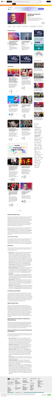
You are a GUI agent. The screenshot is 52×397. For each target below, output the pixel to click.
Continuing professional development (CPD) (37, 136)
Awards (39, 380)
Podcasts (31, 380)
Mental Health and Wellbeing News (38, 149)
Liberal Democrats (39, 145)
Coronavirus (35, 137)
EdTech (14, 26)
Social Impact (40, 26)
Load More (19, 210)
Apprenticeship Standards (37, 127)
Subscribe (48, 1)
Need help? (31, 389)
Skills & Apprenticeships (33, 26)
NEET (14, 231)
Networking (39, 382)
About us (9, 387)
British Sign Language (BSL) (37, 132)
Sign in (45, 1)
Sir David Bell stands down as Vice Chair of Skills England (13, 42)
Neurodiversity (36, 152)
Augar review (36, 130)
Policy (41, 154)
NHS (39, 152)
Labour (35, 145)
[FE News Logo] (3, 1)
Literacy (41, 147)
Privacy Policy (9, 390)
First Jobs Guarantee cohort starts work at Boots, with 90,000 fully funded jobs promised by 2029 (26, 43)
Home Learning (39, 142)
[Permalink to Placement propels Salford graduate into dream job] (26, 161)
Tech (35, 163)
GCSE (35, 142)
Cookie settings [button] (44, 394)
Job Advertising (24, 388)
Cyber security (40, 137)
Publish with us (9, 389)
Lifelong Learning (36, 147)
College (35, 133)
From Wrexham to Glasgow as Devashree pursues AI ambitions (26, 105)
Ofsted (12, 138)
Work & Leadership (25, 26)
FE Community (9, 388)
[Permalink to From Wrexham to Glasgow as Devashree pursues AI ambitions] (26, 99)
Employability (19, 26)
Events (31, 387)
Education (9, 26)
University (35, 165)
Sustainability (36, 162)
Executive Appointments (18, 387)
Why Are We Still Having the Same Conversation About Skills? (13, 105)
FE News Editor (11, 90)
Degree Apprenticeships (37, 139)
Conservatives (39, 133)
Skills (9, 253)
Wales (39, 165)
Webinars (39, 385)
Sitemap (9, 391)
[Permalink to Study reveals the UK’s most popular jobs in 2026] (26, 123)
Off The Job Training (37, 154)
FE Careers (18, 363)
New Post (31, 386)
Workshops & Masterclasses (39, 386)
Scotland (35, 157)
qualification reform (18, 288)
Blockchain (40, 130)
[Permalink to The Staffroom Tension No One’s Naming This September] (26, 186)
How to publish (32, 384)
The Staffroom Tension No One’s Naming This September (26, 192)
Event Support (24, 389)
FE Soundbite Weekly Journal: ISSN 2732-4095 (26, 382)
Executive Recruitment (17, 388)
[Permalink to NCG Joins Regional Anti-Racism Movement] (26, 72)
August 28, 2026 (13, 180)
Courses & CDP (39, 381)
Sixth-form (41, 157)
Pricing (23, 386)
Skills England (24, 269)
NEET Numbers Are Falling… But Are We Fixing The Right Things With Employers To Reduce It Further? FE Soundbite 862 (25, 1)
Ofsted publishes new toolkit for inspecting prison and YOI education (13, 129)
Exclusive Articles (25, 380)
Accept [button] (49, 394)
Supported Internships (37, 160)
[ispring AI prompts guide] (14, 59)
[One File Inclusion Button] (18, 149)
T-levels (40, 162)
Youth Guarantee (29, 230)
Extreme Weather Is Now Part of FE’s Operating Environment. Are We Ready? (34, 15)
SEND (38, 157)
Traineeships (38, 163)
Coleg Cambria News (25, 115)
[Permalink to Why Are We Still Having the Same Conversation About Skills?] (13, 99)
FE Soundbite (21, 366)
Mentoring (35, 151)
